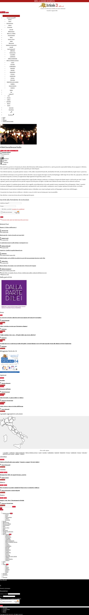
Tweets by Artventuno (5, 588)
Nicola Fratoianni (6, 392)
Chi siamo (5, 608)
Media (11, 90)
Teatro (8, 105)
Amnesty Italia (6, 220)
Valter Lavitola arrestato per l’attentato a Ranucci (13, 326)
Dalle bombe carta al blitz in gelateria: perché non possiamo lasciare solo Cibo (22, 258)
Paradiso (2, 380)
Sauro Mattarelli (5, 409)
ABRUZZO (12, 50)
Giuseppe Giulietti (6, 152)
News (1, 315)
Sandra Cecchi (5, 238)
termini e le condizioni (18, 209)
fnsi (13, 220)
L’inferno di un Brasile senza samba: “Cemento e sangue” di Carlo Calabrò (19, 462)
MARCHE (12, 68)
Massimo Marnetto (6, 383)
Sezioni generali (10, 18)
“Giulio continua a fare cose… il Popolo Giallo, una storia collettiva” (18, 335)
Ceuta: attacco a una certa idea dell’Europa (11, 406)
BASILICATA (13, 52)
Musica (8, 103)
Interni (9, 19)
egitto (11, 220)
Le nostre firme (6, 609)
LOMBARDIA (13, 66)
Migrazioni (11, 43)
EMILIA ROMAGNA (12, 58)
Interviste (11, 108)
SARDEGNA (12, 76)
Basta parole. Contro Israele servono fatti (12, 235)
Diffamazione (11, 31)
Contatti (4, 610)
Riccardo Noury (24, 220)
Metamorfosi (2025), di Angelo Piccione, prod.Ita (13, 475)
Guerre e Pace (11, 39)
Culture (10, 25)
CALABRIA (12, 54)
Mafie (11, 37)
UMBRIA (12, 84)
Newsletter (11, 109)
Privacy (4, 612)
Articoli (2, 150)
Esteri (9, 21)
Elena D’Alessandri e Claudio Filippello (11, 490)
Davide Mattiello (5, 320)
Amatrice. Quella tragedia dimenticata (11, 250)
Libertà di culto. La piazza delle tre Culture (11, 397)
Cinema (8, 97)
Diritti (11, 41)
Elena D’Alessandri (6, 465)
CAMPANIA (12, 56)
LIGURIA (12, 64)
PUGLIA (12, 74)
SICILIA (12, 78)
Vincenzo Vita (5, 230)
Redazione (4, 253)
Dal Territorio (10, 49)
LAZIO (12, 62)
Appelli (11, 47)
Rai (11, 92)
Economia (9, 27)
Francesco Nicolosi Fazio (7, 400)
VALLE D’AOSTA (12, 86)
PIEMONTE (12, 72)
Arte (9, 95)
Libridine (9, 101)
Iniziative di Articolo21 (11, 45)
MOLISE (12, 70)
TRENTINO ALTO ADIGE (12, 82)
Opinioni (2, 378)
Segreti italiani (11, 35)
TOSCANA (12, 80)
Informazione (10, 23)
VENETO (12, 88)
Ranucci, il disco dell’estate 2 (8, 227)
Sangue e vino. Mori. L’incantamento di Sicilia (12, 500)
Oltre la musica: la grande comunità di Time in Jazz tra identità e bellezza (19, 487)
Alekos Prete (5, 261)
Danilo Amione (5, 477)
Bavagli (11, 29)
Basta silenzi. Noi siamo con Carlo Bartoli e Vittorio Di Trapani (18, 266)
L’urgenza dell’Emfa (5, 389)
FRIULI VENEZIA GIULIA (13, 60)
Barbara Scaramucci (6, 269)
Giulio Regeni (18, 220)
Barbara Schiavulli (6, 246)
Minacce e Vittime (11, 33)
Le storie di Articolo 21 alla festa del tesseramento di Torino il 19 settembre (20, 317)
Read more (2, 322)
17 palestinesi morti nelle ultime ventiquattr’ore (14, 243)
